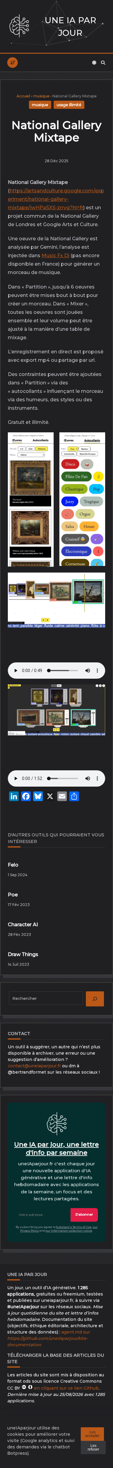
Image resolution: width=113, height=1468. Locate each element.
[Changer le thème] (94, 62)
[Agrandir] (95, 583)
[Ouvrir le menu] (12, 62)
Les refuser (93, 1447)
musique (41, 96)
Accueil (23, 96)
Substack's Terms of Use (74, 1227)
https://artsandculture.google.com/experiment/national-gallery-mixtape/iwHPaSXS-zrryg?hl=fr (56, 199)
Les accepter (92, 1434)
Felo (13, 865)
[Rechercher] (103, 62)
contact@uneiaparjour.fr (34, 1066)
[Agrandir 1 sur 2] (44, 443)
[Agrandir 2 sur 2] (95, 443)
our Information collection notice (69, 1230)
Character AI (23, 924)
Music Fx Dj (55, 255)
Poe (13, 895)
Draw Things (23, 954)
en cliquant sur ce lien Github (66, 1388)
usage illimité (69, 105)
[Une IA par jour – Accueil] (19, 26)
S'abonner (84, 1214)
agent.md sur (48, 1338)
